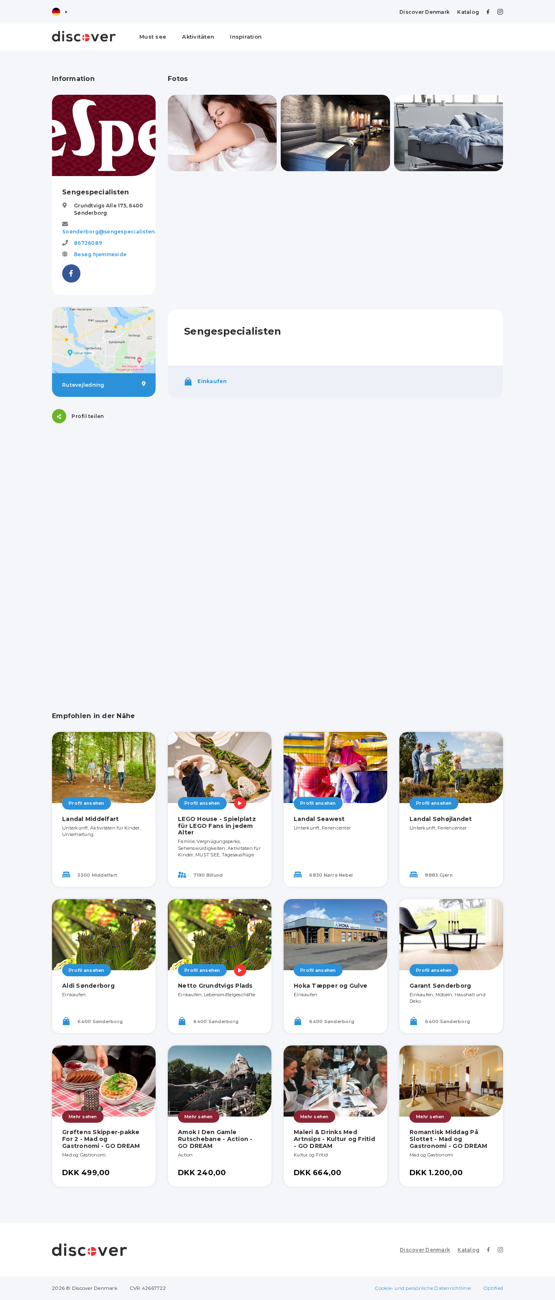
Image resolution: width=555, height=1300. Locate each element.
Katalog (468, 12)
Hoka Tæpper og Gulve (330, 985)
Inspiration (246, 36)
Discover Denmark (424, 12)
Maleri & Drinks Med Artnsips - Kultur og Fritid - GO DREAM (334, 1139)
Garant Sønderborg (440, 985)
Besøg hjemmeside (100, 254)
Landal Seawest (319, 819)
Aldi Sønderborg (88, 985)
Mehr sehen (83, 1116)
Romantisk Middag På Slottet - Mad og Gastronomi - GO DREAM (448, 1139)
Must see (152, 36)
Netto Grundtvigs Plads (215, 985)
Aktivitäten (198, 36)
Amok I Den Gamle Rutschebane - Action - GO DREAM (215, 1139)
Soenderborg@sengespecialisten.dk (112, 232)
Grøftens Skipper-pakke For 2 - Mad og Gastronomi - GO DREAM (101, 1139)
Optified (493, 1288)
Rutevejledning (83, 385)
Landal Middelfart (90, 819)
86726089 (88, 243)
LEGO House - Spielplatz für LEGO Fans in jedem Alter (217, 825)
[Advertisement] (104, 557)
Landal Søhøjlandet (441, 819)
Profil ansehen (86, 803)
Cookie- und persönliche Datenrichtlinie (423, 1288)
